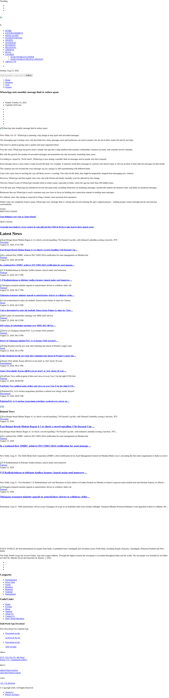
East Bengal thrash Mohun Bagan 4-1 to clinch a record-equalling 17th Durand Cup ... (39, 250)
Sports (2, 303)
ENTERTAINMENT (14, 33)
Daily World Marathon (14, 618)
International (5, 393)
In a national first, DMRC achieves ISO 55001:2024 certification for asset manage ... (37, 265)
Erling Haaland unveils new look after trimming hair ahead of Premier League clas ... (38, 356)
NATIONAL (10, 42)
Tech (7, 85)
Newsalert (4, 242)
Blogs (7, 609)
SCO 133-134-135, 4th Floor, (12, 657)
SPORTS (9, 40)
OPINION (9, 50)
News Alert (10, 582)
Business (9, 82)
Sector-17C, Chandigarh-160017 (13, 660)
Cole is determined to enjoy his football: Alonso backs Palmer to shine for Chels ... (36, 310)
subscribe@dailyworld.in (10, 673)
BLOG (8, 52)
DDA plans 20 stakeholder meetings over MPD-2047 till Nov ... (28, 325)
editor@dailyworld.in (9, 670)
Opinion (8, 611)
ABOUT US (10, 62)
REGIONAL (10, 47)
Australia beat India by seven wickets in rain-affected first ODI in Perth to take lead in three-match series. (47, 227)
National (3, 257)
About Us (9, 614)
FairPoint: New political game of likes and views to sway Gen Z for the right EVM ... (37, 386)
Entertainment (6, 363)
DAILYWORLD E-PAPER (22, 57)
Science (8, 87)
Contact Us (10, 616)
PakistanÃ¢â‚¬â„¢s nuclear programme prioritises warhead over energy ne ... (34, 401)
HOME (8, 31)
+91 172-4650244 (7, 683)
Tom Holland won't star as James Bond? (18, 217)
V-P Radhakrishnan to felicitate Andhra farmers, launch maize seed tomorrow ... (36, 280)
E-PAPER (9, 54)
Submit (28, 75)
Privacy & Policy (12, 695)
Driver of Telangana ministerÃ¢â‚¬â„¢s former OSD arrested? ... (29, 341)
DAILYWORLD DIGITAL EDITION (27, 59)
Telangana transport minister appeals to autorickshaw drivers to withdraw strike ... (37, 295)
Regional (9, 589)
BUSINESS (10, 45)
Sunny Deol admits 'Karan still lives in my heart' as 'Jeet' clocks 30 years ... (33, 371)
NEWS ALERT (12, 35)
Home (7, 80)
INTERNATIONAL (14, 38)
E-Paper (8, 607)
